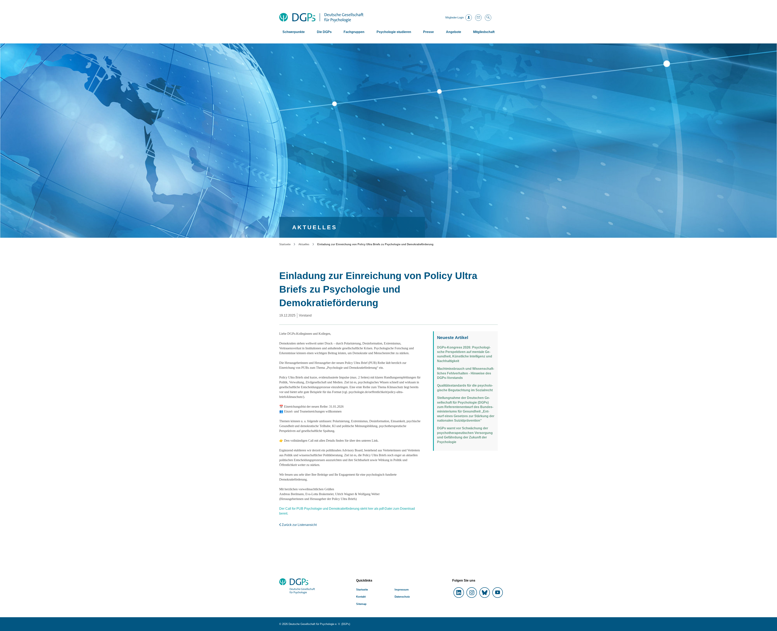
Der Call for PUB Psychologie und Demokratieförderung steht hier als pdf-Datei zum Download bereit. (347, 511)
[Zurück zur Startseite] (321, 17)
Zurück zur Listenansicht (299, 525)
